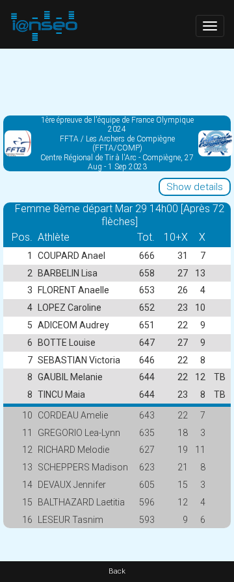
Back (117, 571)
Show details (194, 187)
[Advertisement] (117, 81)
